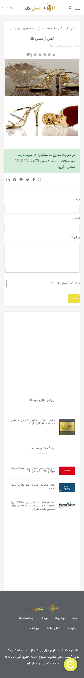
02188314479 (27, 161)
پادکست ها (26, 618)
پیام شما (73, 237)
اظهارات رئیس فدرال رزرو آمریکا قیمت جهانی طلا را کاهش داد (33, 470)
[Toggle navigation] (77, 6)
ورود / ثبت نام (7, 8)
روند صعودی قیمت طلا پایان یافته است (33, 487)
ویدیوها (60, 618)
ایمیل (76, 218)
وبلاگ (44, 618)
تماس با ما (53, 628)
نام (78, 200)
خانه (74, 618)
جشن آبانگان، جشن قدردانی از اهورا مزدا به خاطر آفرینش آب (33, 422)
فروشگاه (34, 628)
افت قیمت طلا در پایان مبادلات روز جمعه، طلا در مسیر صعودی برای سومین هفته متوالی (33, 506)
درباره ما (72, 628)
